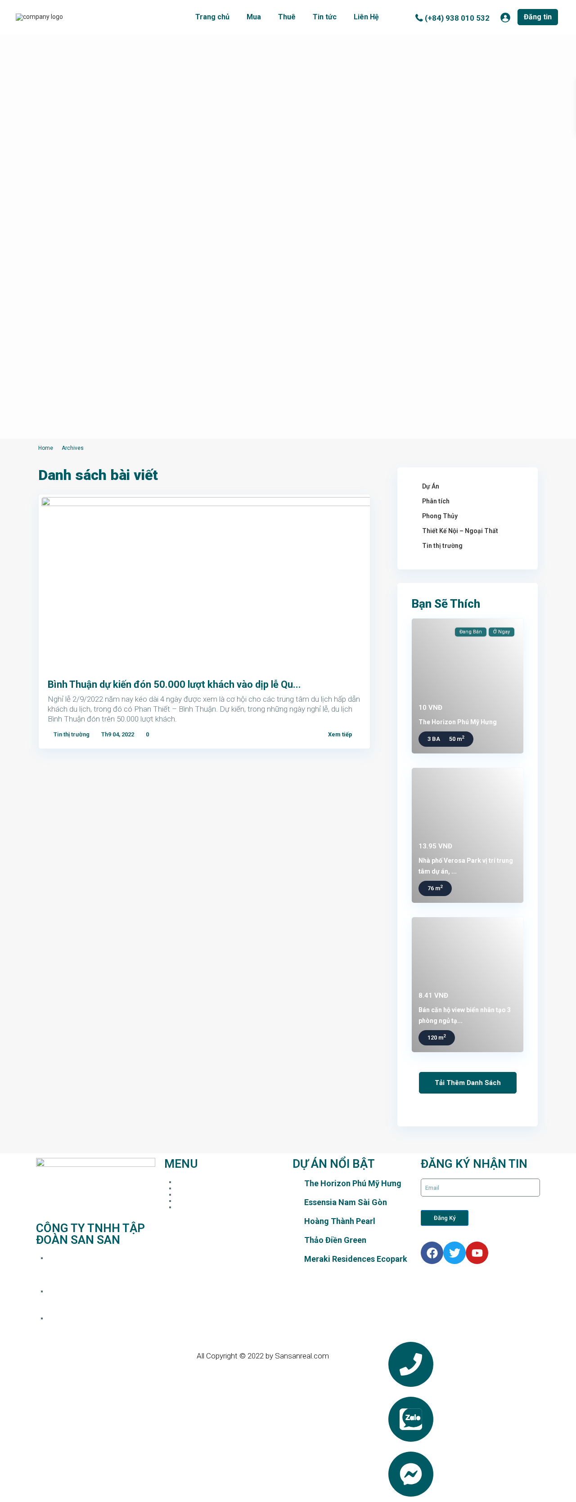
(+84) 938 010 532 (457, 17)
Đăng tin (538, 17)
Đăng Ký (444, 1218)
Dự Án (430, 486)
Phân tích (436, 501)
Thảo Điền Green (335, 1240)
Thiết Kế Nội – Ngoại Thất (460, 530)
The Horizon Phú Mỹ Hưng (457, 722)
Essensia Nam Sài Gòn (345, 1202)
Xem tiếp (340, 734)
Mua (254, 17)
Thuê (287, 17)
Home (45, 448)
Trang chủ (212, 17)
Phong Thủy (440, 516)
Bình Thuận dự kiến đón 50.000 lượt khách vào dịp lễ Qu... (174, 684)
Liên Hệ (366, 17)
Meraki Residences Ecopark (355, 1259)
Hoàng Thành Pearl (339, 1221)
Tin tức (325, 17)
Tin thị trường (72, 734)
